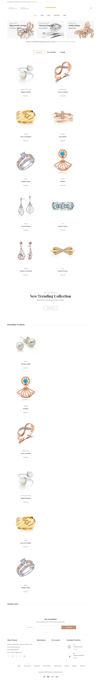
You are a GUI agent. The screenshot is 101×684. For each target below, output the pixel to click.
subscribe (69, 627)
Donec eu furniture (25, 136)
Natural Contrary (63, 226)
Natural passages (63, 271)
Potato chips (28, 89)
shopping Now (50, 308)
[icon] (8, 656)
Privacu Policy (47, 666)
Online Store (27, 666)
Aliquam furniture (26, 92)
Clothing (23, 89)
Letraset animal (25, 226)
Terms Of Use (57, 666)
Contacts (82, 666)
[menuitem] (36, 15)
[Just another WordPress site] (50, 7)
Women (65, 89)
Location (11, 7)
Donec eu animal (63, 92)
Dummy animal (26, 181)
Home (19, 666)
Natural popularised (78, 655)
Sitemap (66, 666)
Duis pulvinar (63, 136)
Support (74, 666)
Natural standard (78, 647)
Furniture (63, 181)
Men (63, 223)
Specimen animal (26, 364)
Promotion (37, 666)
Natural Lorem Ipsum (26, 271)
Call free (23, 7)
